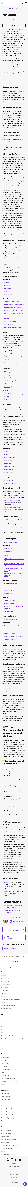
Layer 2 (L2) (6, 520)
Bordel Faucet (9, 480)
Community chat (9, 457)
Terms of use (14, 1177)
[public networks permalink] (1, 107)
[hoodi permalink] (1, 332)
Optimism (13, 583)
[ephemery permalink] (1, 404)
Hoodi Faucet (9, 397)
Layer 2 (3, 1048)
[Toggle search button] (22, 3)
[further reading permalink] (1, 901)
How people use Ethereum (8, 1005)
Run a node (4, 996)
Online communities (6, 1096)
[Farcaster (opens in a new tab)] (12, 1159)
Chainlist (7, 882)
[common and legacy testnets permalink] (1, 762)
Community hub (5, 1093)
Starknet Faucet (9, 639)
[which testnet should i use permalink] (1, 240)
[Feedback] (25, 1184)
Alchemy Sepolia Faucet (12, 301)
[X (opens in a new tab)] (16, 1159)
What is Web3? (5, 987)
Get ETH (3, 1023)
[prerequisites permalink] (1, 87)
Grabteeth (8, 318)
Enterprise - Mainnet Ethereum (9, 1081)
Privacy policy (14, 1174)
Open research (5, 1142)
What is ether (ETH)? (6, 981)
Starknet (13, 619)
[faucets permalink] (1, 477)
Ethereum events (5, 1099)
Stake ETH (4, 1045)
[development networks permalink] (1, 664)
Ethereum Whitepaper (6, 1130)
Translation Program (6, 1105)
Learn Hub (4, 975)
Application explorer (6, 1026)
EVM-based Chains (10, 891)
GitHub (7, 285)
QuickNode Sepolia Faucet (12, 327)
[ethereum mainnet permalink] (1, 132)
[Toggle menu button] (25, 3)
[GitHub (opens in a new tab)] (8, 1159)
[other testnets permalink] (1, 823)
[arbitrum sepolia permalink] (1, 539)
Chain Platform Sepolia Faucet (14, 304)
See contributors (18, 921)
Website (7, 282)
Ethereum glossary (6, 1008)
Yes (7, 948)
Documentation (5, 1063)
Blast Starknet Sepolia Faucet (13, 636)
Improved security (5, 1136)
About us (14, 1163)
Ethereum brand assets (14, 1166)
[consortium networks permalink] (1, 696)
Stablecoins (4, 1029)
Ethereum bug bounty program (9, 1108)
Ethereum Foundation (6, 1111)
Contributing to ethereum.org (8, 1102)
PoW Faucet (8, 324)
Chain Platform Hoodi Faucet (13, 394)
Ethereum (5, 29)
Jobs (14, 1171)
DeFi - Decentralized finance (8, 1036)
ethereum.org (6, 967)
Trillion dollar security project (8, 1154)
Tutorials (3, 1060)
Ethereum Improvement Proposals (10, 1145)
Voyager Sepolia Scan (11, 626)
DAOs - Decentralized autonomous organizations (13, 1039)
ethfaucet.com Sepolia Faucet (13, 310)
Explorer (7, 378)
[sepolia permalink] (1, 265)
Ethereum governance (7, 1148)
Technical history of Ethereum (8, 1139)
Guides (3, 1017)
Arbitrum (13, 542)
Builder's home (5, 1057)
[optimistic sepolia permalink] (1, 580)
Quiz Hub (3, 1002)
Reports (3, 1151)
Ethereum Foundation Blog (8, 1114)
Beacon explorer (10, 466)
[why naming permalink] (1, 732)
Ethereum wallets (5, 984)
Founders (3, 1084)
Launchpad (8, 472)
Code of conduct (14, 1169)
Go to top (15, 961)
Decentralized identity (7, 1042)
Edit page (16, 19)
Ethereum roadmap (6, 1133)
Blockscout (8, 294)
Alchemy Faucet (9, 600)
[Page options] (11, 19)
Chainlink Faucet (10, 603)
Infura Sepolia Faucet (11, 321)
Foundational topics (6, 1075)
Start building (4, 1066)
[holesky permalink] (1, 488)
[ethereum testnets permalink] (1, 154)
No (16, 948)
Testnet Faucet (9, 611)
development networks (9, 691)
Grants (3, 1072)
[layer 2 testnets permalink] (1, 516)
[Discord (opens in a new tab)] (20, 1159)
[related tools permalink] (1, 878)
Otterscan (8, 288)
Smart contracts (5, 990)
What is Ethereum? (6, 978)
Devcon (4, 1121)
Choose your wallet (6, 1020)
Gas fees (3, 993)
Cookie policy (14, 1180)
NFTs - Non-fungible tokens (8, 1032)
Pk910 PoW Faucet (10, 483)
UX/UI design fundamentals (8, 1078)
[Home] (2, 3)
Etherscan (8, 291)
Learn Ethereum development (8, 1069)
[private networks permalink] (1, 645)
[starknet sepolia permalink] (1, 616)
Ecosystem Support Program (9, 1118)
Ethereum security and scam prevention (11, 999)
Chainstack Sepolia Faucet (12, 307)
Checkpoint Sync (10, 381)
